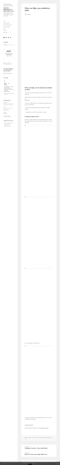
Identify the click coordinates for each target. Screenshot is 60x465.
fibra (47, 437)
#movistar (10, 93)
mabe (34, 437)
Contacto (5, 30)
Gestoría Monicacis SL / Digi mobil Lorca (9, 9)
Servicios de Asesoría (7, 26)
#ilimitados (12, 93)
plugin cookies (58, 463)
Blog (4, 28)
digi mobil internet (43, 437)
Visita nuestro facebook (29, 425)
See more (6, 94)
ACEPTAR (30, 464)
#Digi (9, 88)
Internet (37, 437)
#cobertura (7, 93)
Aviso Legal (5, 32)
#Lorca (11, 88)
